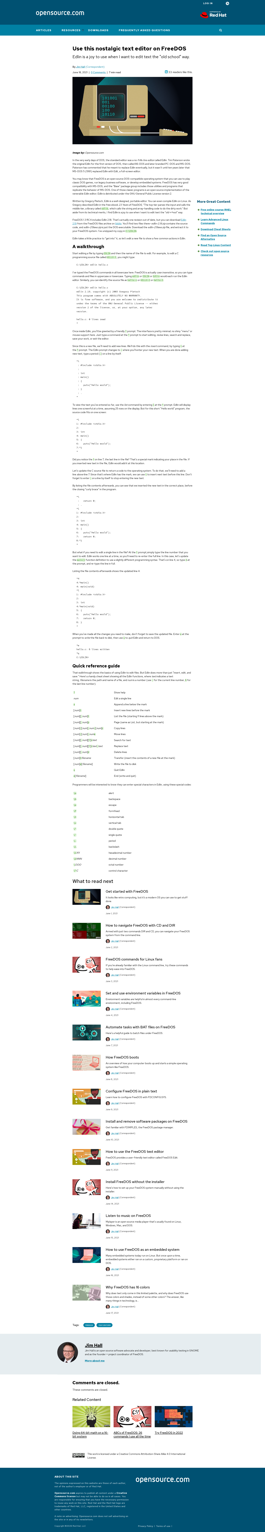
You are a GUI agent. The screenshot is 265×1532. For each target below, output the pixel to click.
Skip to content (171, 214)
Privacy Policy (145, 1526)
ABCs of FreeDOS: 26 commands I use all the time (132, 1434)
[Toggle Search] (220, 30)
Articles (43, 30)
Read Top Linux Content (216, 245)
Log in (208, 3)
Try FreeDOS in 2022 (169, 1433)
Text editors (104, 1325)
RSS (227, 3)
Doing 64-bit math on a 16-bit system (90, 1434)
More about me (95, 1360)
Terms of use (163, 1526)
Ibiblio (118, 223)
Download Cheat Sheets (215, 229)
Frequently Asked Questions (144, 30)
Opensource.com (65, 1493)
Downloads (98, 30)
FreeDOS (89, 1325)
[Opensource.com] (60, 14)
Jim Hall (80, 66)
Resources (71, 30)
